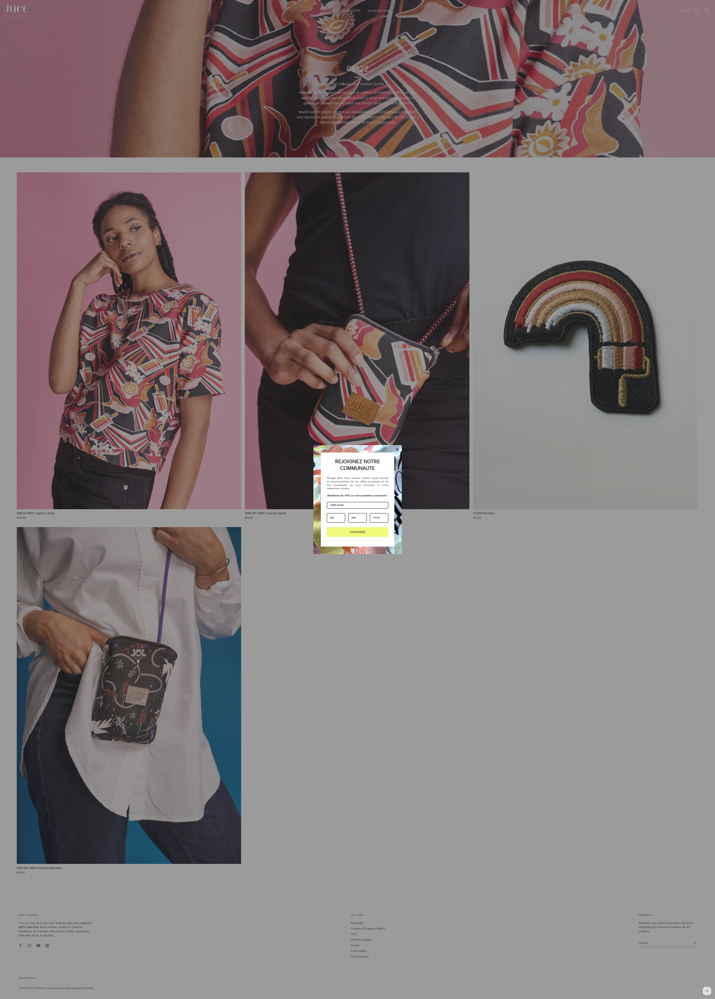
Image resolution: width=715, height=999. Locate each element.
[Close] (397, 449)
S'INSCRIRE (357, 532)
